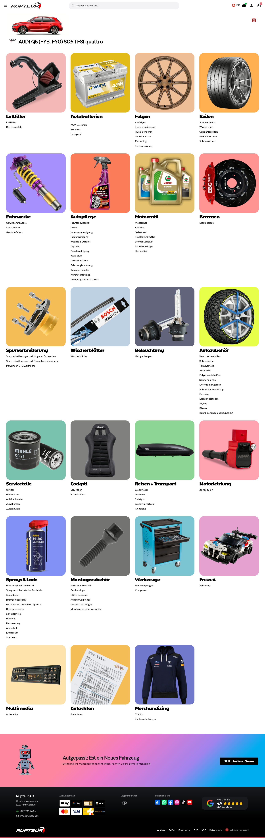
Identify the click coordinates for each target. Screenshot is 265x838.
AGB (204, 830)
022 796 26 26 (28, 811)
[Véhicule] (243, 5)
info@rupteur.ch (29, 815)
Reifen (172, 830)
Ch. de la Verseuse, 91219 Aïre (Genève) (27, 800)
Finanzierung (184, 830)
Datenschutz (215, 830)
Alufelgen (160, 830)
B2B (196, 830)
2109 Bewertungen (225, 807)
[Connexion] (251, 5)
